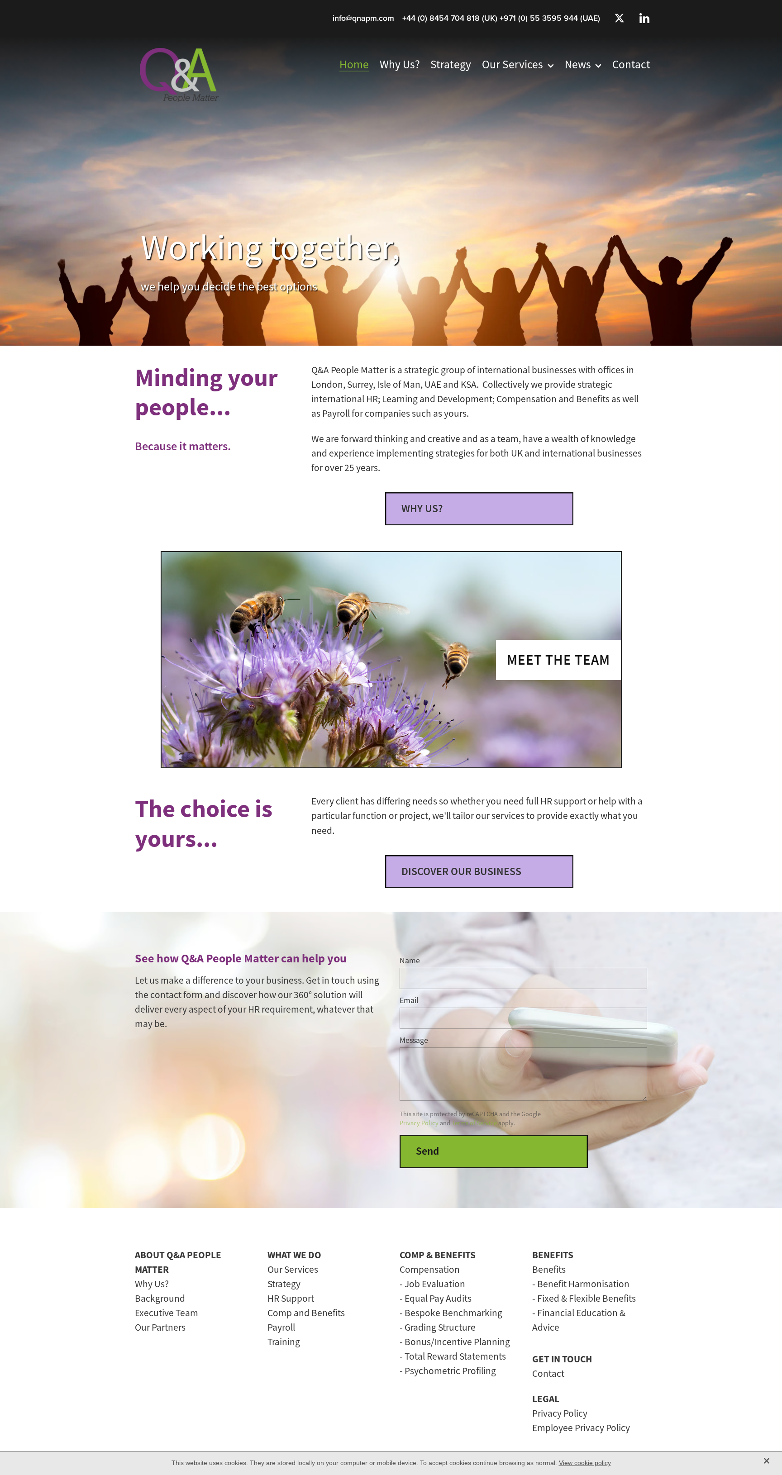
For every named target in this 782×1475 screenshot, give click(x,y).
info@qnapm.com (363, 18)
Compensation (430, 1269)
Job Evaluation (435, 1284)
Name (410, 961)
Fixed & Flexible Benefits (586, 1298)
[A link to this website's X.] (619, 18)
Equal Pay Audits (438, 1298)
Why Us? (152, 1284)
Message (414, 1041)
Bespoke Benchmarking (453, 1313)
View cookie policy (585, 1462)
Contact (548, 1373)
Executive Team (166, 1313)
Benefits (549, 1269)
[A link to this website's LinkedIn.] (644, 18)
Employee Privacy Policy (581, 1428)
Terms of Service (474, 1123)
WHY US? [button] (422, 508)
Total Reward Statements (455, 1356)
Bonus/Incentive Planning (457, 1342)
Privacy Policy (419, 1123)
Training (283, 1342)
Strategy (283, 1284)
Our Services (292, 1269)
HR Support (290, 1298)
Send (427, 1151)
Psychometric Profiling (450, 1371)
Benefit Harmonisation (583, 1284)
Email (409, 1001)
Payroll (281, 1327)
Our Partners (160, 1327)
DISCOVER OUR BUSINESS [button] (461, 871)
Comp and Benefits (306, 1313)
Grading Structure (440, 1327)
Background (160, 1298)
